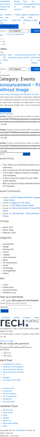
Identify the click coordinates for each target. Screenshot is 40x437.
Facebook (6, 317)
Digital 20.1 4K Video (21, 203)
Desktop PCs (8, 249)
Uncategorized (17, 94)
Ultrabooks (7, 399)
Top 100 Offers (5, 57)
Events (6, 252)
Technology (8, 268)
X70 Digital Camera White (23, 205)
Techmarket (21, 430)
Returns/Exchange (10, 423)
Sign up (4, 311)
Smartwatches (9, 401)
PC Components (10, 262)
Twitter (17, 317)
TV (4, 375)
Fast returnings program (27, 4)
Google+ (26, 317)
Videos (6, 273)
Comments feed (10, 290)
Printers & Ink (8, 388)
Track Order (8, 412)
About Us (7, 420)
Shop (5, 415)
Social (5, 265)
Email (4, 303)
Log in (5, 284)
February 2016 (9, 232)
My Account (8, 410)
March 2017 (8, 227)
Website (4, 307)
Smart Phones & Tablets (13, 369)
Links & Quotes (9, 257)
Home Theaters (9, 393)
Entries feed (8, 287)
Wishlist (6, 418)
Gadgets (6, 377)
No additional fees (36, 4)
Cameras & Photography (13, 367)
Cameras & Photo (27, 56)
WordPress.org (9, 292)
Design (6, 246)
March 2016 (8, 230)
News (7, 94)
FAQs (5, 426)
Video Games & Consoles (13, 372)
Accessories (8, 244)
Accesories (7, 391)
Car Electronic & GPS (12, 380)
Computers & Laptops (19, 56)
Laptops (6, 254)
